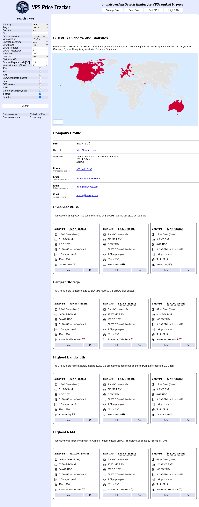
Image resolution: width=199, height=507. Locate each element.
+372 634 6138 (84, 169)
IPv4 (5, 68)
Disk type (7, 56)
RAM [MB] (8, 53)
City (5, 33)
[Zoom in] (55, 122)
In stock (6, 94)
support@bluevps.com (88, 178)
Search (25, 106)
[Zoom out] (60, 122)
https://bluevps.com (86, 150)
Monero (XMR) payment (15, 90)
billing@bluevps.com (87, 186)
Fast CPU (153, 10)
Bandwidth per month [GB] (16, 62)
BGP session (9, 84)
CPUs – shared (11, 48)
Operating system (12, 42)
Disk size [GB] (10, 59)
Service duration (11, 36)
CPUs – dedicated (12, 50)
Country (7, 30)
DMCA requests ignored (15, 78)
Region (6, 27)
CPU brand (8, 45)
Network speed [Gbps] (14, 65)
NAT (5, 74)
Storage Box (112, 10)
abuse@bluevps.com (87, 195)
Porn (5, 81)
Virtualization (9, 39)
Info (69, 270)
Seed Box (134, 10)
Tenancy (7, 24)
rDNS (5, 87)
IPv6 (5, 71)
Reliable (7, 97)
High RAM (173, 10)
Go (90, 270)
